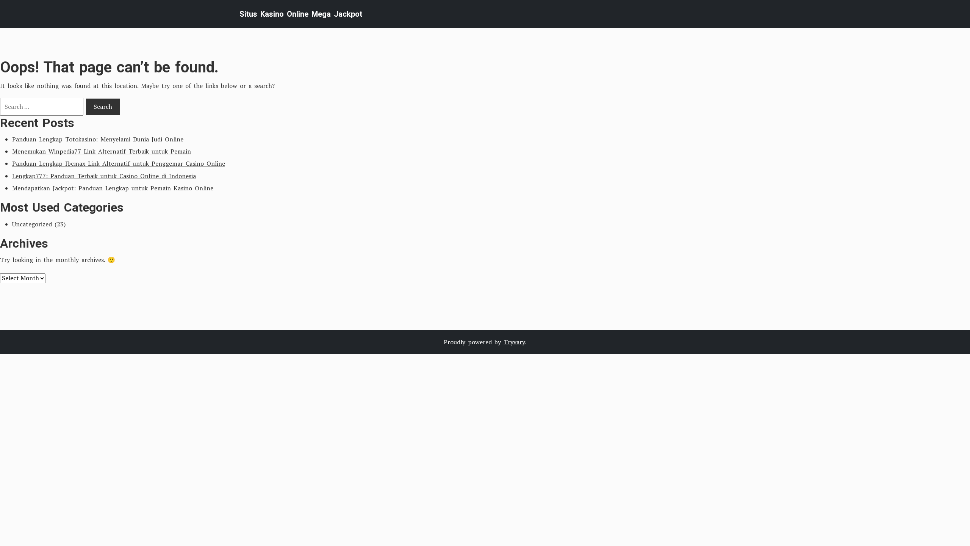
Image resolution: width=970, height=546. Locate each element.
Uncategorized (32, 224)
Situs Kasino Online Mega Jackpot (300, 14)
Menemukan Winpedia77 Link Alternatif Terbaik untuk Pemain (101, 151)
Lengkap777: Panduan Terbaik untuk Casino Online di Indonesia (104, 176)
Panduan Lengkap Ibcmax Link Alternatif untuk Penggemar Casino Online (118, 163)
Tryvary (514, 342)
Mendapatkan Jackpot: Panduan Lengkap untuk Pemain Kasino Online (112, 188)
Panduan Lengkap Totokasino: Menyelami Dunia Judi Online (97, 139)
